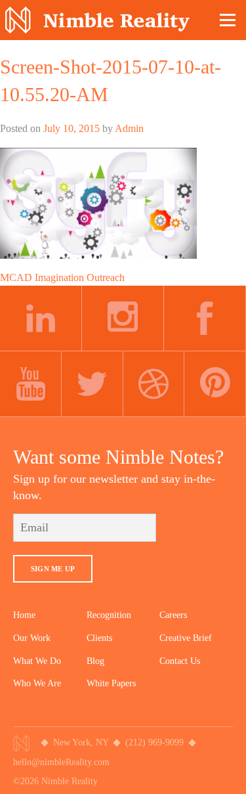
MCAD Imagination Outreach (62, 277)
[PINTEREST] (215, 384)
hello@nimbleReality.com (61, 762)
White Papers (111, 683)
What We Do (37, 661)
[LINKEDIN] (41, 318)
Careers (173, 615)
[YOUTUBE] (31, 384)
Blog (95, 661)
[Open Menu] (228, 20)
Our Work (32, 638)
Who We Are (37, 683)
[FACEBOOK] (205, 318)
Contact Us (179, 661)
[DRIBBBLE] (154, 384)
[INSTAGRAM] (123, 318)
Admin (129, 128)
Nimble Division (97, 20)
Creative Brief (185, 638)
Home (24, 615)
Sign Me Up (53, 569)
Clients (99, 638)
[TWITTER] (92, 384)
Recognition (109, 615)
